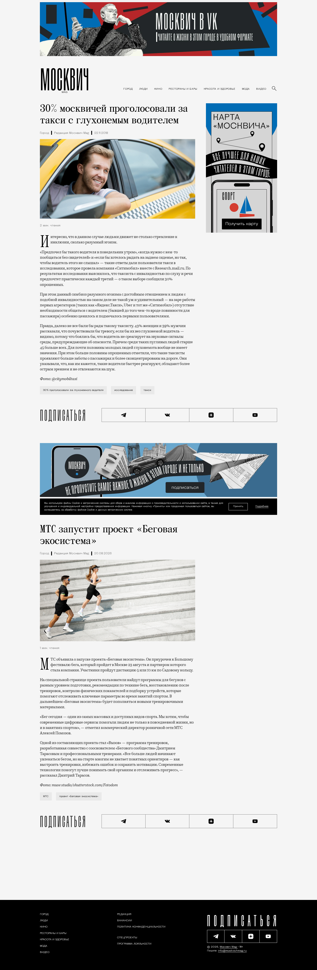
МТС (46, 796)
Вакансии (124, 920)
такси (147, 390)
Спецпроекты (127, 937)
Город (44, 133)
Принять (238, 506)
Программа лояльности (134, 944)
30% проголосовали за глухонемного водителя (73, 390)
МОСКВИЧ (64, 79)
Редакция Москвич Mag (71, 133)
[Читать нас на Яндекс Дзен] (211, 415)
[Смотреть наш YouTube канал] (255, 415)
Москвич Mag (229, 947)
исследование (123, 390)
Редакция (124, 914)
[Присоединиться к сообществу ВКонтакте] (168, 415)
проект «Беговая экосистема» (78, 796)
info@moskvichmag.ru (232, 951)
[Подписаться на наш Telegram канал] (124, 415)
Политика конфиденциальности (141, 927)
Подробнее (261, 507)
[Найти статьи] (274, 88)
